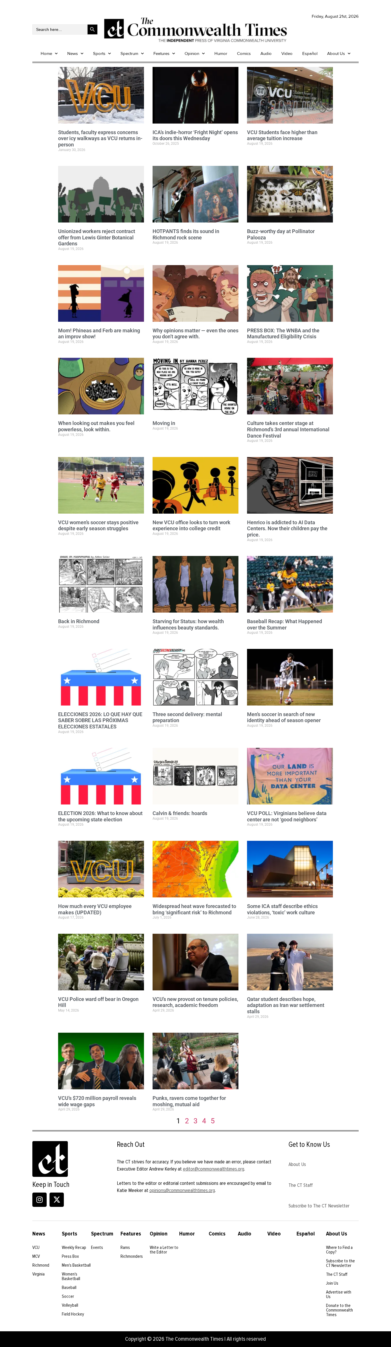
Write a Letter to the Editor (164, 1250)
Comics (244, 53)
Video (287, 53)
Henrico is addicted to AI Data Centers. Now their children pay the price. (287, 528)
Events (97, 1247)
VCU (36, 1247)
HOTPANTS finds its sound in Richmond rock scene (186, 234)
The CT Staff (301, 1185)
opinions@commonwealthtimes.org (182, 1190)
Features (161, 53)
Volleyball (70, 1305)
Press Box (70, 1256)
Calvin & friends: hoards (180, 813)
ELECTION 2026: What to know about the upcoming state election (100, 816)
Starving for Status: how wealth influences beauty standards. (188, 624)
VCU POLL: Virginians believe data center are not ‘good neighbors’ (287, 816)
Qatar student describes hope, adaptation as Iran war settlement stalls (285, 1005)
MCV (36, 1256)
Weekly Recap (74, 1247)
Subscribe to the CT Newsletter (340, 1263)
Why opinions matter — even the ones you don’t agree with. (195, 333)
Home (46, 53)
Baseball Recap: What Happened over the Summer (284, 624)
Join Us (332, 1283)
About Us (336, 53)
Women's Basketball (71, 1276)
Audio (266, 53)
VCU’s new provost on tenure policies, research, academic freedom (195, 1002)
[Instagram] (39, 1200)
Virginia (38, 1274)
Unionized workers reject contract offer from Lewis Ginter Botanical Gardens (96, 237)
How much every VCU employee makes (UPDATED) (95, 909)
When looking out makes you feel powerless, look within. (96, 426)
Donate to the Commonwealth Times (339, 1310)
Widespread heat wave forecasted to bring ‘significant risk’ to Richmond (194, 909)
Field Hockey (73, 1314)
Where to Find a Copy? (339, 1250)
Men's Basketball (76, 1265)
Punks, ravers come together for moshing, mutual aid (189, 1101)
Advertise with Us (338, 1294)
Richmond (40, 1265)
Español (309, 53)
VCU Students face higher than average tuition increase (282, 135)
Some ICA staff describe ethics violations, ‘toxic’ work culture (282, 909)
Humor (220, 53)
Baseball (69, 1287)
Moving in (164, 423)
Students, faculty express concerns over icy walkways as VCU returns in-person (100, 138)
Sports (99, 53)
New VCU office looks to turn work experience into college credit (191, 525)
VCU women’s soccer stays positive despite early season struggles (98, 525)
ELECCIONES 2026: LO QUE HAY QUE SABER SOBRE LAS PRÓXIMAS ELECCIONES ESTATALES (100, 720)
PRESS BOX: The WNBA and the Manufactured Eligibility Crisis (283, 333)
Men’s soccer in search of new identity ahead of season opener (284, 717)
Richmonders (132, 1256)
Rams (125, 1247)
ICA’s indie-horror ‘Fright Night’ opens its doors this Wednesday (195, 135)
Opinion (192, 53)
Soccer (68, 1296)
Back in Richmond (78, 621)
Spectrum (129, 53)
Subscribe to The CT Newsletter (319, 1206)
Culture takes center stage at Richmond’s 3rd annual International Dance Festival (288, 429)
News (72, 53)
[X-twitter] (57, 1200)
